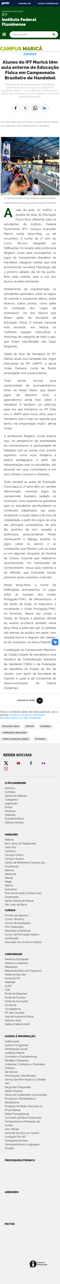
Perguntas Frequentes (18, 1087)
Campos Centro (14, 854)
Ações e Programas (16, 1045)
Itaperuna (10, 874)
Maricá (9, 885)
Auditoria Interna (14, 1052)
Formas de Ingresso (16, 915)
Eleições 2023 (13, 1020)
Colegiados (11, 799)
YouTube (18, 763)
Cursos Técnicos (14, 919)
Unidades (11, 834)
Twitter (6, 763)
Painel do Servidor (15, 974)
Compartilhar (35, 105)
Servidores (11, 1071)
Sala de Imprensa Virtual (19, 1016)
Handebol (45, 726)
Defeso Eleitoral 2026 (17, 1024)
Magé (8, 881)
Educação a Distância (17, 930)
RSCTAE (10, 1223)
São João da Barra (16, 904)
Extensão (10, 814)
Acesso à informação (48, 3)
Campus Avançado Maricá (15, 739)
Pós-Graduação (14, 926)
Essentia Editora (14, 818)
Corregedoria (13, 1008)
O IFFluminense (15, 783)
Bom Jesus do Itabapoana (20, 843)
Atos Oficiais (12, 1129)
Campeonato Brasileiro (14, 733)
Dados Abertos (14, 1091)
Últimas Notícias (14, 822)
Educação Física (10, 726)
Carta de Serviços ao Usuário (22, 1132)
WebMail (10, 982)
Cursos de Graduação (18, 923)
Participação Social (16, 1049)
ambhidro (12, 1192)
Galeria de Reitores (16, 795)
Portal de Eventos (15, 997)
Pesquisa (10, 811)
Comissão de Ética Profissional (23, 1117)
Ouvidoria (10, 1005)
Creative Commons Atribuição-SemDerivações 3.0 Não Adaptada (23, 716)
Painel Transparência (17, 1113)
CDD (7, 989)
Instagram (6, 768)
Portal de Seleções (16, 993)
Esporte (30, 726)
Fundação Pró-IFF (15, 1136)
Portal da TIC (12, 978)
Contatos (10, 791)
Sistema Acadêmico (16, 963)
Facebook (31, 763)
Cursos (10, 910)
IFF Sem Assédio (14, 1012)
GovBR (5, 3)
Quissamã (11, 889)
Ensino (9, 807)
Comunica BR (24, 3)
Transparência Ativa (16, 1140)
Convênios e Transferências (21, 1056)
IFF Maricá (40, 739)
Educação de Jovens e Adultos (23, 942)
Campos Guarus (14, 858)
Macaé (9, 877)
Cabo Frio (10, 847)
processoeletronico (20, 1160)
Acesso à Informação (20, 1036)
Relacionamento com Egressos (23, 970)
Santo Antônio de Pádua (19, 900)
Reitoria (9, 839)
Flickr (43, 763)
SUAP (8, 986)
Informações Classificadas (20, 1075)
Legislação (11, 803)
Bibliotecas (11, 966)
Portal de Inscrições (16, 1001)
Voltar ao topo (26, 700)
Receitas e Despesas (17, 1060)
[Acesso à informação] (39, 1264)
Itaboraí (9, 870)
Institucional (12, 1041)
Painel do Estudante (16, 959)
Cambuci (10, 851)
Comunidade (13, 954)
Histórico (10, 788)
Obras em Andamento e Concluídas (26, 1094)
